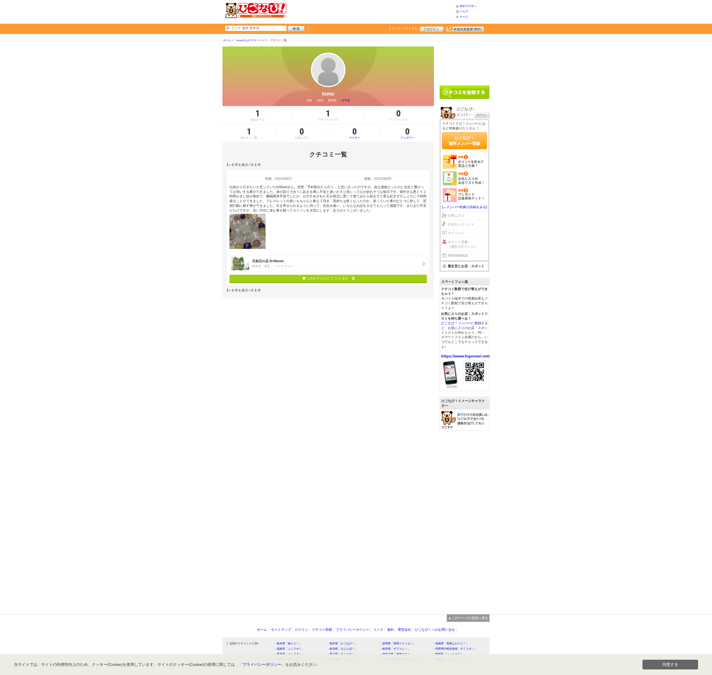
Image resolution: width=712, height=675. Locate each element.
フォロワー (407, 133)
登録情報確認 (458, 255)
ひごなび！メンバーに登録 (461, 323)
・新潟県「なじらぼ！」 (342, 648)
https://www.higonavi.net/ (465, 356)
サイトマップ (281, 630)
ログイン (432, 28)
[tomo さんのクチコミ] (247, 231)
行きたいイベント (461, 224)
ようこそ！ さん (403, 28)
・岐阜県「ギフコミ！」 (395, 648)
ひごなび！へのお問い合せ (435, 630)
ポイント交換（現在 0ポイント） (462, 244)
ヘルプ (464, 11)
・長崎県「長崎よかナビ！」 (450, 643)
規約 (390, 630)
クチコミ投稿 (322, 630)
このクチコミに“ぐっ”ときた (330, 278)
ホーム (464, 16)
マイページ (456, 233)
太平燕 (346, 100)
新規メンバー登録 (465, 28)
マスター (354, 133)
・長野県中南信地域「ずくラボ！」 (454, 648)
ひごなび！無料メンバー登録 (464, 141)
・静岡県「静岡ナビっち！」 (398, 643)
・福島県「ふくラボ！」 (289, 648)
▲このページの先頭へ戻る (468, 618)
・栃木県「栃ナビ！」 (288, 643)
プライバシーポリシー (352, 630)
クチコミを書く (464, 92)
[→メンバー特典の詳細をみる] (464, 207)
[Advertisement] (371, 11)
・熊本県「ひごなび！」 (342, 643)
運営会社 (404, 630)
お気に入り (456, 215)
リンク (378, 630)
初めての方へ (468, 6)
